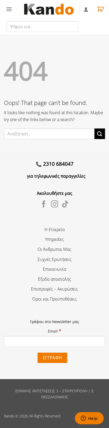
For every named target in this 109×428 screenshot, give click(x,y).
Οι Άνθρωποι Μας (54, 249)
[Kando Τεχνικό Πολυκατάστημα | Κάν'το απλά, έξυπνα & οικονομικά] (48, 9)
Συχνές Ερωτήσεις (55, 259)
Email (54, 331)
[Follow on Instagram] (54, 205)
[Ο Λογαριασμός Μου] (86, 9)
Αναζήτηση (89, 26)
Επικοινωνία (54, 269)
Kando (9, 415)
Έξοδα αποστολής (54, 279)
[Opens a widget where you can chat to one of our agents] (89, 418)
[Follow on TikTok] (65, 205)
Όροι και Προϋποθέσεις (54, 299)
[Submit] (99, 133)
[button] (9, 9)
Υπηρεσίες (54, 239)
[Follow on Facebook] (43, 205)
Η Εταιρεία (54, 229)
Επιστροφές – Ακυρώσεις (54, 289)
